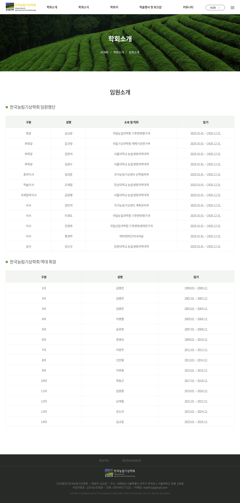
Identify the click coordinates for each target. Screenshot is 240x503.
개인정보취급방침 (131, 460)
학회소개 (52, 7)
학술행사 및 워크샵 (150, 7)
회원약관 (104, 460)
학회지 (114, 7)
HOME (104, 52)
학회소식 (83, 7)
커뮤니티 (188, 7)
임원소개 (134, 52)
